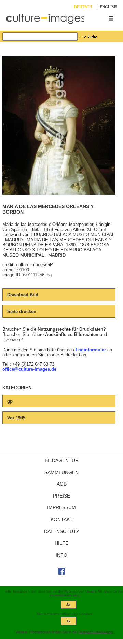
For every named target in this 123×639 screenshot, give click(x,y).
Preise (61, 496)
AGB (62, 484)
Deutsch (83, 7)
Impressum (61, 507)
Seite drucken (21, 311)
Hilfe (61, 543)
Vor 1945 (16, 417)
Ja (68, 605)
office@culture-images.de (29, 369)
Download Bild (22, 294)
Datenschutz (61, 531)
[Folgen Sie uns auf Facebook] (61, 573)
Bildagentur (62, 460)
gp (10, 401)
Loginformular (91, 349)
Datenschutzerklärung (96, 632)
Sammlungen (61, 472)
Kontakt (62, 519)
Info (61, 555)
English (108, 7)
